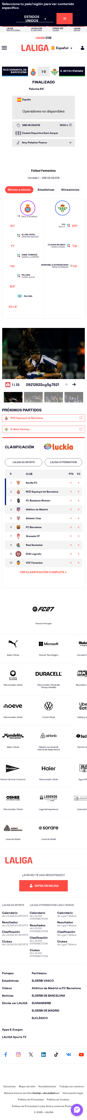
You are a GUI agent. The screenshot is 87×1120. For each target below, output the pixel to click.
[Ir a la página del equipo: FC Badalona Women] (19, 501)
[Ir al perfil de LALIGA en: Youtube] (81, 1054)
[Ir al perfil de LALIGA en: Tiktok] (56, 1054)
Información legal (73, 1093)
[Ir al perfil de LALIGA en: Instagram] (18, 1054)
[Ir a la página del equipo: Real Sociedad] (19, 545)
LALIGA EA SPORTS (24, 462)
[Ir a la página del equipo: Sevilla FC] (19, 483)
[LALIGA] (35, 48)
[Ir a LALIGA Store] (43, 38)
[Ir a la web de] (58, 447)
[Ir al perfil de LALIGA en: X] (31, 1054)
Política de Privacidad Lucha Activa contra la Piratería (43, 1106)
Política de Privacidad (31, 1099)
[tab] (23, 462)
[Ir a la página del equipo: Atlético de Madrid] (19, 509)
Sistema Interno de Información (22, 1093)
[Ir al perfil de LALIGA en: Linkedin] (43, 1054)
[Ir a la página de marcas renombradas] (43, 1077)
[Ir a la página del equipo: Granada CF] (19, 536)
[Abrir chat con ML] (77, 1110)
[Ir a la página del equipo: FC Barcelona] (19, 527)
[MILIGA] (81, 48)
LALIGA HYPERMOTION (63, 462)
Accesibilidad (51, 1093)
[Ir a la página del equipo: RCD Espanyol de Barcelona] (19, 492)
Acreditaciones (47, 1086)
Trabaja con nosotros (71, 1086)
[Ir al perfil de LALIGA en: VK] (68, 1054)
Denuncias (9, 1086)
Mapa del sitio (27, 1086)
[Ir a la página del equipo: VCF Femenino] (19, 563)
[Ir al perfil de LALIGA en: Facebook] (5, 1054)
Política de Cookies (58, 1099)
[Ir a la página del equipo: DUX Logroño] (19, 554)
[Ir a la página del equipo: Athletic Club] (19, 518)
